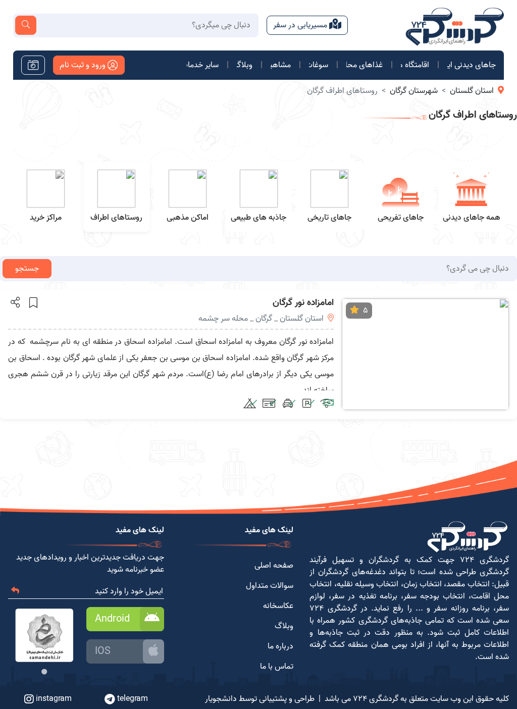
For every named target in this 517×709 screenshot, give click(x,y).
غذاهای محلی (364, 65)
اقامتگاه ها (415, 65)
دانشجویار (221, 698)
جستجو (27, 268)
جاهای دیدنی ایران (471, 65)
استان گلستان (472, 90)
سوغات (318, 65)
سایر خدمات (203, 65)
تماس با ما (276, 666)
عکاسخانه (278, 606)
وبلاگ (244, 65)
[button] (14, 302)
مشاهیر (281, 65)
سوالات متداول (269, 585)
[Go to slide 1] (44, 671)
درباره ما (280, 646)
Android (112, 619)
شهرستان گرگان (414, 90)
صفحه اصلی (273, 565)
